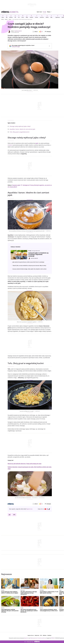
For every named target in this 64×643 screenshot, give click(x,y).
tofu (14, 514)
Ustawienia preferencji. (42, 638)
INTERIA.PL (53, 638)
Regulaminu (26, 638)
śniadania (10, 145)
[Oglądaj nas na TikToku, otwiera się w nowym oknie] (49, 509)
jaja (9, 514)
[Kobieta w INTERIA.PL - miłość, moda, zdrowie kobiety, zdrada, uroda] (14, 12)
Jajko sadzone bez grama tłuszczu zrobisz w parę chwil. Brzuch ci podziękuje (28, 262)
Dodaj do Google (22, 46)
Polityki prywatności (33, 638)
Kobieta (6, 19)
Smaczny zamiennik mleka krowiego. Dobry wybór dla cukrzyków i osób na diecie (29, 269)
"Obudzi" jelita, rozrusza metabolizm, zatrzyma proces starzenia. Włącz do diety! (29, 265)
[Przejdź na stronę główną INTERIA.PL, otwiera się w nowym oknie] (5, 12)
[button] (49, 11)
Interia (2, 19)
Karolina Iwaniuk (18, 31)
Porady (10, 19)
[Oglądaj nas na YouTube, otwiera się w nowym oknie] (45, 509)
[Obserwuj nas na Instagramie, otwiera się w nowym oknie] (47, 509)
